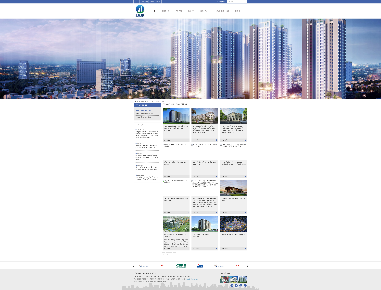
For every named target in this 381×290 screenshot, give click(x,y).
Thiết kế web (159, 281)
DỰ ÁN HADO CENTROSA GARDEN (233, 235)
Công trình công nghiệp (144, 114)
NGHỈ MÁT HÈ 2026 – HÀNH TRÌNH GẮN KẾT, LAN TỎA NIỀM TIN (147, 146)
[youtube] (240, 285)
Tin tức (179, 11)
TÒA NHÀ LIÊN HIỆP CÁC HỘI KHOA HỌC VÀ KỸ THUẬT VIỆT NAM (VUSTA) (176, 128)
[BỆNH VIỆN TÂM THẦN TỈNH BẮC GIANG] (176, 152)
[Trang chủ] (140, 11)
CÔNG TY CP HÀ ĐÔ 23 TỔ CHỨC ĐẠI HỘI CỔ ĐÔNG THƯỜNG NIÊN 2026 (147, 157)
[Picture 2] (233, 279)
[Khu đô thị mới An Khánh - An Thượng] (176, 224)
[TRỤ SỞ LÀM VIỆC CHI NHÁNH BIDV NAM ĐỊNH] (176, 188)
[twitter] (236, 285)
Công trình (204, 11)
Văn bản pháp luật (155, 2)
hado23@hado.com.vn (193, 279)
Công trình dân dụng (143, 110)
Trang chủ (137, 101)
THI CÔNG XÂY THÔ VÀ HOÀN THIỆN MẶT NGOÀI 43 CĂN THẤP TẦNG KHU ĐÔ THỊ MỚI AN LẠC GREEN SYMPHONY (204, 129)
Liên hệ (238, 11)
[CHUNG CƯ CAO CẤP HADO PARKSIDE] (204, 224)
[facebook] (231, 285)
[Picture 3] (242, 279)
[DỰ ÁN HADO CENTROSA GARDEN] (233, 224)
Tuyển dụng (144, 2)
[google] (245, 285)
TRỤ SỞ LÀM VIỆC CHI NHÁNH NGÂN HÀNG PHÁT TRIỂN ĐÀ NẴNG (234, 163)
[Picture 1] (224, 279)
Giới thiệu (165, 11)
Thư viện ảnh (225, 273)
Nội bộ (136, 2)
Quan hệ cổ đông (222, 11)
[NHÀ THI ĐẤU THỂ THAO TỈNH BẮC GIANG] (233, 188)
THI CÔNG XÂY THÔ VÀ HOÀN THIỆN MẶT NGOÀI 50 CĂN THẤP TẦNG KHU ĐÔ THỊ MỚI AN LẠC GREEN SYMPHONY (233, 129)
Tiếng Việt (221, 2)
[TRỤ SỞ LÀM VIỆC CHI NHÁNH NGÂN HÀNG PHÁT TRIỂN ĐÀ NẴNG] (233, 152)
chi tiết (167, 140)
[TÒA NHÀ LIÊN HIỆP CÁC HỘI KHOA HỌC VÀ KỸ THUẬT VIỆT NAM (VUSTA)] (176, 116)
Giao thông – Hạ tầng (143, 117)
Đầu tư (191, 11)
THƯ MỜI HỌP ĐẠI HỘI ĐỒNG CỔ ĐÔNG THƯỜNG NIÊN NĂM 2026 (147, 178)
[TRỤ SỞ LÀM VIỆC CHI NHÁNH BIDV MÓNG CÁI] (204, 152)
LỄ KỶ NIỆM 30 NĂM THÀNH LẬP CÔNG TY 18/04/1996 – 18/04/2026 (147, 168)
